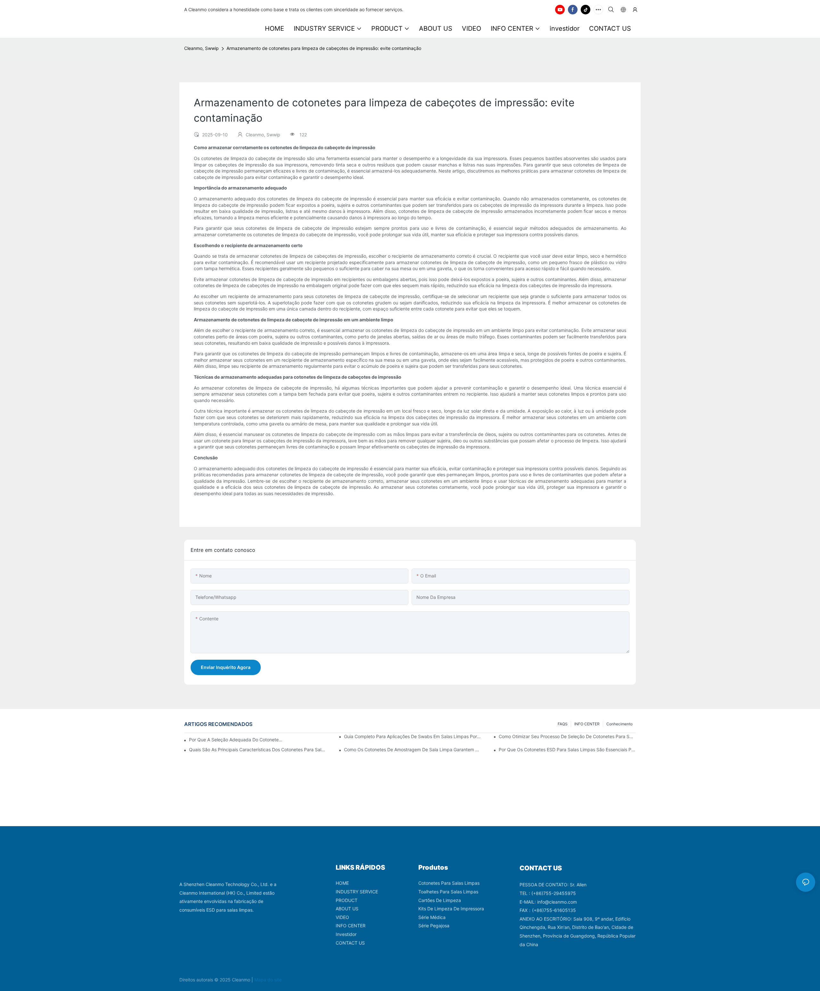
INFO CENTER (587, 723)
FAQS (563, 723)
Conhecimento (619, 723)
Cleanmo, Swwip (201, 48)
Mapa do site (268, 979)
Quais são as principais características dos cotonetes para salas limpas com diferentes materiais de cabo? (257, 749)
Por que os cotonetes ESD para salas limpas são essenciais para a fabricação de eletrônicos (567, 749)
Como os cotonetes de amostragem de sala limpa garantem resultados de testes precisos (412, 749)
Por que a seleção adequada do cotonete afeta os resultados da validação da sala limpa (236, 739)
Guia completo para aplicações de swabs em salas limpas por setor (412, 736)
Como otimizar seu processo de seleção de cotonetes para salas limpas (567, 736)
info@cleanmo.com (557, 902)
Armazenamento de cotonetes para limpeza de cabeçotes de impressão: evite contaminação (323, 48)
